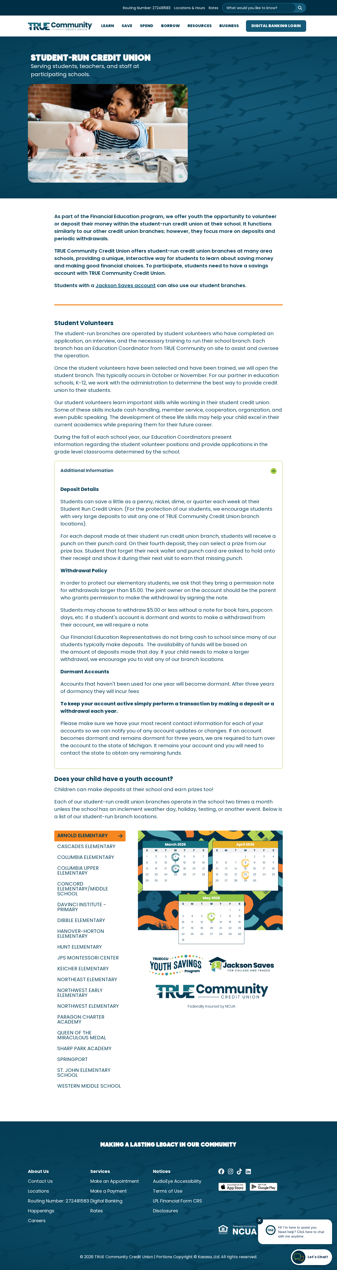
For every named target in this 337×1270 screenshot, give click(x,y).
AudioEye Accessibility (177, 1181)
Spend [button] (146, 26)
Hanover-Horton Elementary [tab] (80, 934)
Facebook (221, 1171)
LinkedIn (248, 1171)
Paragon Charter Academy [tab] (80, 1019)
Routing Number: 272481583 (146, 8)
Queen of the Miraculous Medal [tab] (82, 1035)
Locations (38, 1191)
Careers (37, 1221)
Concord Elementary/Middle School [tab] (82, 889)
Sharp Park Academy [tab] (85, 1049)
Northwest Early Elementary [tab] (80, 993)
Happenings (41, 1211)
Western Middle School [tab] (89, 1086)
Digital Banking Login (276, 26)
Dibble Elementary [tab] (81, 921)
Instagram (230, 1171)
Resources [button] (199, 26)
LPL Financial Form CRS (177, 1201)
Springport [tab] (73, 1060)
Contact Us (40, 1181)
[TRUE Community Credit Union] (60, 26)
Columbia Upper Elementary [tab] (78, 871)
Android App (263, 1188)
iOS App (232, 1188)
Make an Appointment (114, 1181)
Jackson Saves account (125, 286)
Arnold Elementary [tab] (83, 836)
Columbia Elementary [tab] (86, 858)
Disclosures (165, 1211)
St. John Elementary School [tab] (84, 1073)
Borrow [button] (170, 26)
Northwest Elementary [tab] (88, 1006)
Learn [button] (107, 26)
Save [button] (127, 26)
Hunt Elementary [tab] (80, 947)
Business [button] (229, 26)
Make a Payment (108, 1191)
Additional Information (86, 471)
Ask (296, 8)
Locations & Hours (189, 8)
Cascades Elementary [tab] (87, 847)
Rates (213, 8)
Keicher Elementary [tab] (83, 969)
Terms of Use (167, 1191)
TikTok (239, 1171)
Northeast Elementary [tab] (87, 980)
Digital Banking (106, 1201)
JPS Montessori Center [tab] (88, 958)
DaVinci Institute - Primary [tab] (81, 907)
